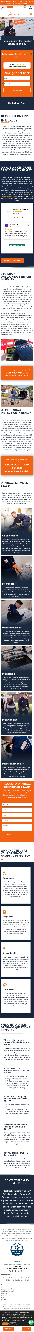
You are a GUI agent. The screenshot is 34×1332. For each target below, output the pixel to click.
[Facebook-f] (15, 1271)
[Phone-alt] (10, 1271)
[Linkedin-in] (24, 1271)
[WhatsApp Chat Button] (31, 1322)
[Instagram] (18, 1271)
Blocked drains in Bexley (8, 313)
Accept (5, 1323)
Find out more (11, 1320)
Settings (13, 1323)
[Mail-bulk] (13, 1271)
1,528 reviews (16, 214)
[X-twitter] (21, 1271)
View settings (20, 1320)
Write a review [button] (18, 217)
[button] (30, 14)
